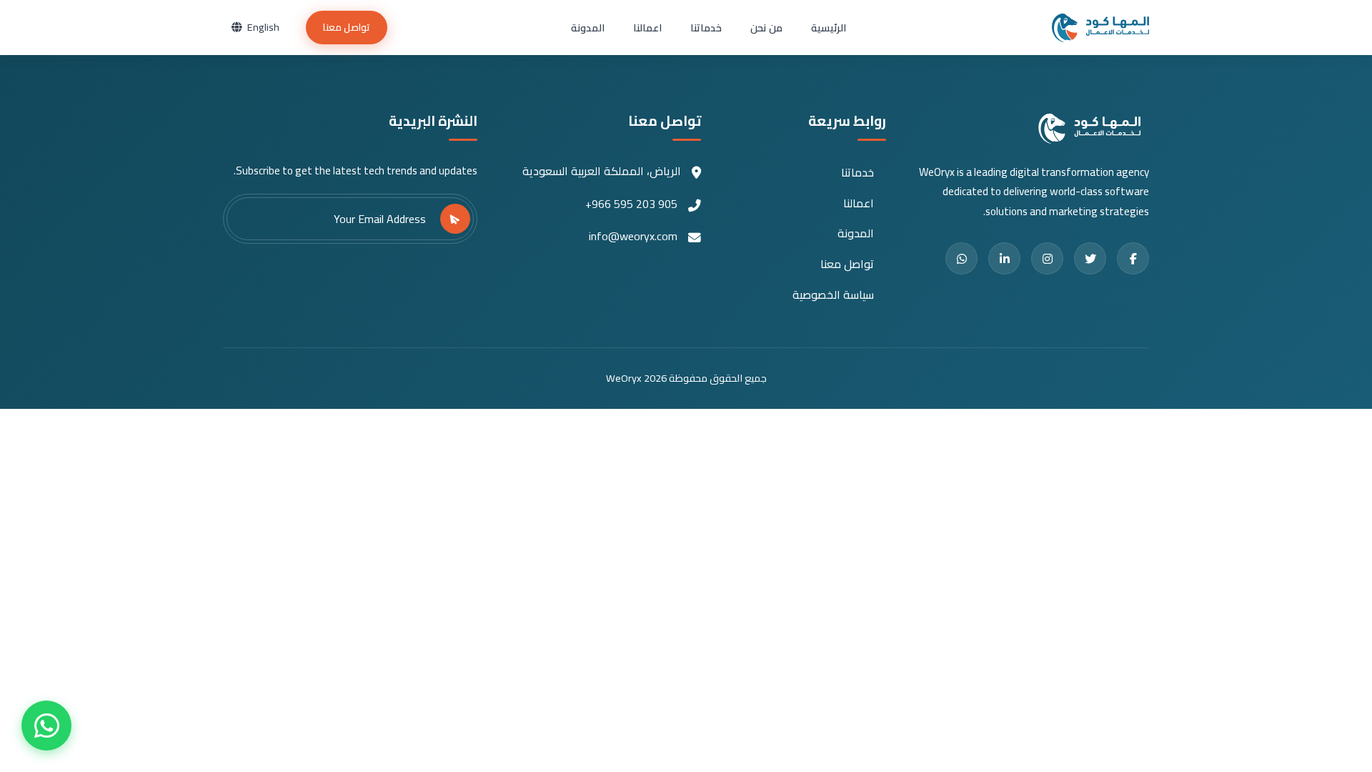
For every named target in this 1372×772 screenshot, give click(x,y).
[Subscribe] (455, 219)
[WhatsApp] (46, 726)
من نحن (766, 27)
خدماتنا (706, 27)
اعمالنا (647, 27)
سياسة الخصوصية (833, 295)
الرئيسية (828, 27)
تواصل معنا (346, 27)
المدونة (588, 27)
